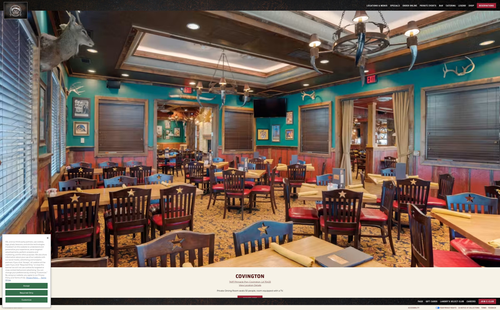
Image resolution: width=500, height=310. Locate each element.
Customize (27, 300)
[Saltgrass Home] (15, 10)
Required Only (26, 293)
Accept (26, 286)
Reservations (486, 5)
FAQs (420, 301)
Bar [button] (441, 5)
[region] (26, 271)
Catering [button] (451, 5)
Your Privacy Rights (448, 308)
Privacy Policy (33, 278)
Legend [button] (462, 5)
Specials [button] (395, 5)
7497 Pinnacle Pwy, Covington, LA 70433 (250, 282)
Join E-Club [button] (487, 301)
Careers (471, 301)
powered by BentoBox (13, 307)
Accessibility (413, 308)
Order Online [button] (410, 5)
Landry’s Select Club (452, 301)
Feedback (492, 308)
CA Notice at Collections (468, 308)
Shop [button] (471, 5)
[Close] (48, 238)
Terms (483, 308)
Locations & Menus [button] (377, 5)
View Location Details (250, 286)
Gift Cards (432, 301)
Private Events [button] (428, 5)
